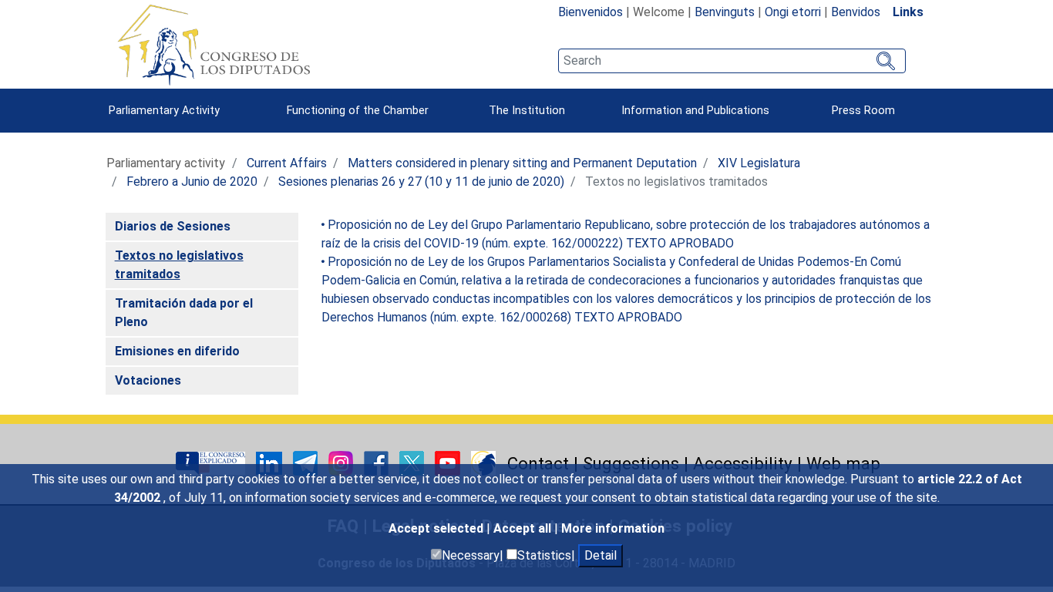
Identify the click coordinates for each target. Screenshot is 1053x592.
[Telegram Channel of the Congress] (307, 462)
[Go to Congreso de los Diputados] (213, 45)
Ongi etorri (793, 12)
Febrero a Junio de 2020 (191, 181)
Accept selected (437, 528)
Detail (600, 555)
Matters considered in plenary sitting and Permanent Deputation (522, 163)
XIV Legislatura (759, 163)
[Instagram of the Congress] (342, 462)
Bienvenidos (590, 12)
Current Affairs (287, 163)
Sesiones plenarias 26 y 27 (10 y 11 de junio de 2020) (421, 181)
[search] (732, 61)
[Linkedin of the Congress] (270, 462)
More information (612, 528)
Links (908, 12)
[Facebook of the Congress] (377, 462)
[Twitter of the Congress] (413, 462)
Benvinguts (725, 12)
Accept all (523, 528)
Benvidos (855, 12)
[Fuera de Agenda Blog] (483, 462)
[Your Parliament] (212, 462)
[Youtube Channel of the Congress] (449, 462)
